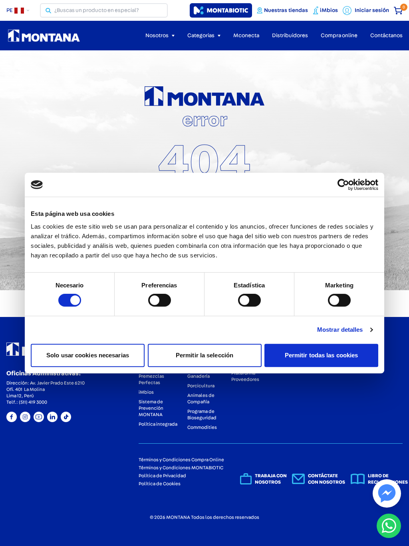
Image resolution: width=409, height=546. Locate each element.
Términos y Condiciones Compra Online (181, 459)
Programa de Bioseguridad (201, 414)
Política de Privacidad (162, 475)
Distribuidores (290, 35)
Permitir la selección (204, 355)
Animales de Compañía (200, 398)
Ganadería (198, 376)
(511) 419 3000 (33, 402)
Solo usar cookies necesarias (87, 355)
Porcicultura (200, 385)
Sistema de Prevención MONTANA (151, 408)
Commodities (202, 427)
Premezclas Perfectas (151, 379)
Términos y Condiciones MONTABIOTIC (181, 467)
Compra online (339, 35)
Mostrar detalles (340, 329)
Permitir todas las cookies (321, 355)
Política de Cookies (160, 483)
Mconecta (246, 35)
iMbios (146, 392)
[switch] (159, 300)
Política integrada (158, 424)
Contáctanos (386, 35)
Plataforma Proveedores (245, 376)
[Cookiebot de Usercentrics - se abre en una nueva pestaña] (343, 185)
